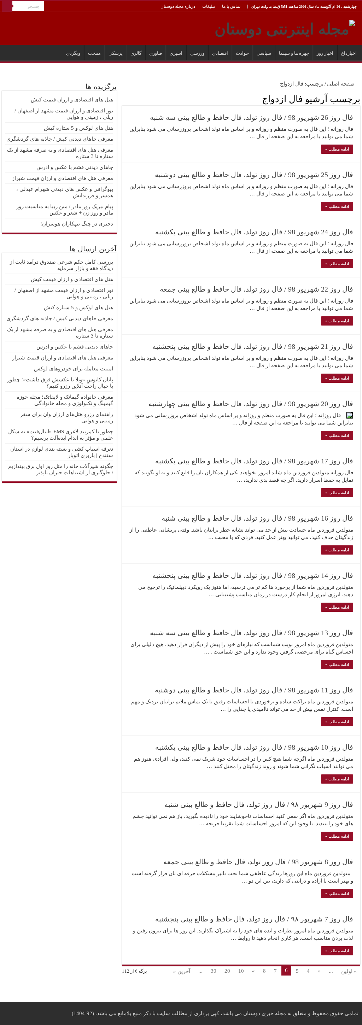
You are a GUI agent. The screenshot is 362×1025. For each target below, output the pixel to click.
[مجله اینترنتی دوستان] (285, 27)
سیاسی (264, 53)
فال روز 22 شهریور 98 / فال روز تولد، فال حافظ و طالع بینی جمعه (256, 289)
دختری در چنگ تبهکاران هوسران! (76, 224)
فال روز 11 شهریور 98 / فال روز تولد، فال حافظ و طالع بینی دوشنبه (254, 690)
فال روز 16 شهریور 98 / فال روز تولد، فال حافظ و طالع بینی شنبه (257, 518)
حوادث (242, 53)
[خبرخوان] (124, 98)
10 (241, 971)
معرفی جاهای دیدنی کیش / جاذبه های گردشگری (59, 139)
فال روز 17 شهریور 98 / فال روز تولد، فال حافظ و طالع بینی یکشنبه (254, 461)
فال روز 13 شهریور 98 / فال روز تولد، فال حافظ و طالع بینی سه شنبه (251, 633)
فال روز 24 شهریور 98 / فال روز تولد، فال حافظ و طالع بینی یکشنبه (254, 232)
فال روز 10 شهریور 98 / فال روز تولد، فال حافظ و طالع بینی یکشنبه (254, 747)
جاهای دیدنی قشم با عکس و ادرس (74, 167)
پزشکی (116, 53)
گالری (135, 53)
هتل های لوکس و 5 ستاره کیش (78, 128)
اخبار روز (325, 53)
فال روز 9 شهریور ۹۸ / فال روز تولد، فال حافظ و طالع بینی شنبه (258, 804)
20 (227, 971)
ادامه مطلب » (337, 149)
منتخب (94, 53)
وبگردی (73, 53)
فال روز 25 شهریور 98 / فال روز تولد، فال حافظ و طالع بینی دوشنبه (254, 174)
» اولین (349, 971)
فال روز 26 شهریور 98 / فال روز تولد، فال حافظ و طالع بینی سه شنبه (251, 117)
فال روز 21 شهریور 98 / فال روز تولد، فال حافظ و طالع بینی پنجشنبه (252, 346)
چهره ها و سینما (294, 53)
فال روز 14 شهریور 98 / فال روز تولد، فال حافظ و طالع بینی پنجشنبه (252, 575)
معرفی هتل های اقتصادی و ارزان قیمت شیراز (62, 178)
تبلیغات (208, 6)
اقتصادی (220, 53)
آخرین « (181, 971)
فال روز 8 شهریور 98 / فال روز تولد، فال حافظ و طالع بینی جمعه (258, 862)
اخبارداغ (349, 53)
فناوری (155, 53)
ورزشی (197, 53)
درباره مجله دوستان (177, 6)
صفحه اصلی (341, 84)
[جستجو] (7, 6)
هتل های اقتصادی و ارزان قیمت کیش (72, 99)
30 (213, 971)
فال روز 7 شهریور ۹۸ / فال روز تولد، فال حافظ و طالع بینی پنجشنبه (254, 919)
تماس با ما (231, 6)
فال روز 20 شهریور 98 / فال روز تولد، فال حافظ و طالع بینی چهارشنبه (250, 404)
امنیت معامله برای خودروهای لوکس (73, 368)
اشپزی (176, 53)
